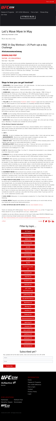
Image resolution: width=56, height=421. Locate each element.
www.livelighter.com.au (37, 205)
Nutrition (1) (28, 302)
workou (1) (28, 310)
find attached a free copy (34, 210)
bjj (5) (28, 263)
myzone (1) (28, 326)
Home (30, 380)
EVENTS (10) (28, 281)
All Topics (28, 231)
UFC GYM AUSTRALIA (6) (28, 290)
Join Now (4, 14)
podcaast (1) (28, 338)
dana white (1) (27, 330)
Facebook (23, 102)
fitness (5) (28, 251)
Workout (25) (28, 243)
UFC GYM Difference (22, 12)
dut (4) (28, 247)
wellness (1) (28, 334)
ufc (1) (28, 259)
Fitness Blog (44, 12)
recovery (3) (28, 273)
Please (26, 210)
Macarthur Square (7, 402)
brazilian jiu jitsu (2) (28, 268)
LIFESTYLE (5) (28, 295)
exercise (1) (28, 342)
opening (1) (28, 322)
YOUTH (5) (28, 277)
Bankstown (4, 400)
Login (29, 394)
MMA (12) (28, 239)
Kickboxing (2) (28, 235)
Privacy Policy (32, 391)
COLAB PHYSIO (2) (28, 299)
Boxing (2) (28, 306)
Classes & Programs (7, 12)
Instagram (33, 102)
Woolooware (18, 402)
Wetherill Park (18, 400)
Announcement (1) (28, 318)
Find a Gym (34, 12)
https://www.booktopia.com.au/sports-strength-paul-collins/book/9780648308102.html (26, 217)
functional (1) (28, 346)
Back (4, 221)
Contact (30, 389)
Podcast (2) (28, 314)
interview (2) (28, 255)
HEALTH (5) (28, 285)
